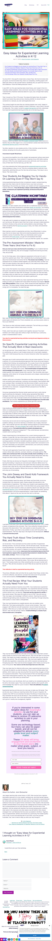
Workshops (31, 5)
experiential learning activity (11, 144)
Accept (34, 935)
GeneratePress (6, 907)
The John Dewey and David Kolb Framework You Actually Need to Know (23, 71)
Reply (6, 851)
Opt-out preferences (31, 938)
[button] (49, 925)
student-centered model (31, 141)
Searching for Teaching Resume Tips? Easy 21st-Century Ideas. (27, 822)
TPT (38, 5)
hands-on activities (35, 207)
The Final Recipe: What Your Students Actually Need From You (21, 74)
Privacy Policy (38, 938)
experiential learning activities (37, 166)
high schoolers (22, 426)
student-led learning (30, 108)
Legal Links (12, 900)
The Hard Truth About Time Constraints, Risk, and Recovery (20, 72)
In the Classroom (27, 821)
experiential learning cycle (10, 489)
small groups (15, 236)
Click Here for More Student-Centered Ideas (26, 405)
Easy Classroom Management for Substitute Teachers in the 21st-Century (27, 824)
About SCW (43, 5)
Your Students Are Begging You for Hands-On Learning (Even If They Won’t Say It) (26, 66)
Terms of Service (27, 900)
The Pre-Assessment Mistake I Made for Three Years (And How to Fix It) (23, 68)
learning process (22, 226)
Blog (26, 5)
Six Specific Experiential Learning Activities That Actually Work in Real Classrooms (26, 69)
